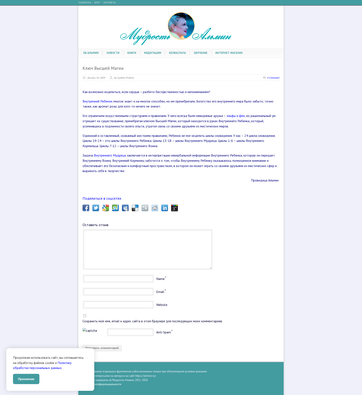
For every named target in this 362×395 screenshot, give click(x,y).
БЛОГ (97, 2)
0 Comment (273, 77)
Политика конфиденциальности (102, 384)
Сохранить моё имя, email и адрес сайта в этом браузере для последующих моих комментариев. (153, 321)
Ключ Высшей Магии (103, 68)
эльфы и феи (235, 116)
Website (161, 305)
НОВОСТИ (113, 53)
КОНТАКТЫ (109, 2)
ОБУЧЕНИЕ (200, 53)
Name (160, 279)
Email (160, 292)
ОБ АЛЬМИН (91, 53)
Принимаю (26, 379)
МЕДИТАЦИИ (152, 53)
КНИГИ (131, 53)
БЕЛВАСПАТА (177, 53)
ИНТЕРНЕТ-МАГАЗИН (229, 53)
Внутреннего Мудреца (110, 155)
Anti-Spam (163, 332)
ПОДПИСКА (85, 2)
